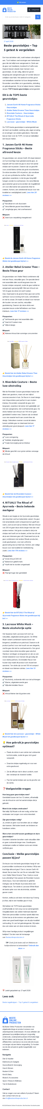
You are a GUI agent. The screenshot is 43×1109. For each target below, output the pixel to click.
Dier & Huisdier (8, 1059)
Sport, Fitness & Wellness (12, 1081)
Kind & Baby (7, 1074)
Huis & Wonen (8, 1068)
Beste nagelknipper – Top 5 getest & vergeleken (20, 1002)
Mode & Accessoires (10, 1078)
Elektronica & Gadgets (11, 1062)
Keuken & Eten (8, 1071)
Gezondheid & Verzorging (12, 1065)
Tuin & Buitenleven (9, 1084)
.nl (15, 937)
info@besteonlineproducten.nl (16, 1098)
